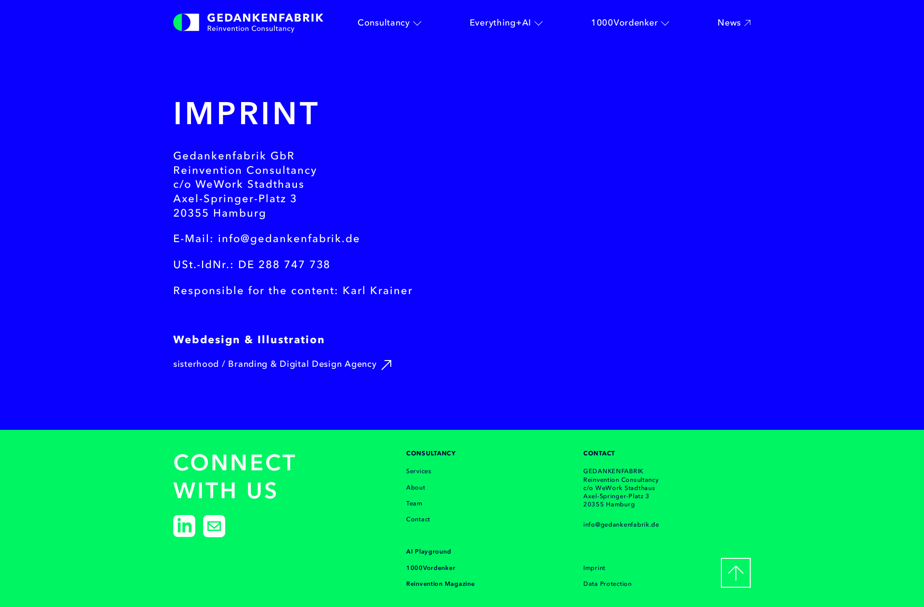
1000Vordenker (624, 22)
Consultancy (384, 22)
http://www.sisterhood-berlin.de (386, 365)
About (415, 487)
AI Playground (428, 551)
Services (419, 471)
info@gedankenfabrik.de (621, 524)
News (729, 22)
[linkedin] (184, 526)
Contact (418, 519)
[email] (214, 526)
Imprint (594, 567)
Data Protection (607, 583)
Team (414, 503)
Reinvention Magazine (440, 583)
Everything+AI (500, 22)
